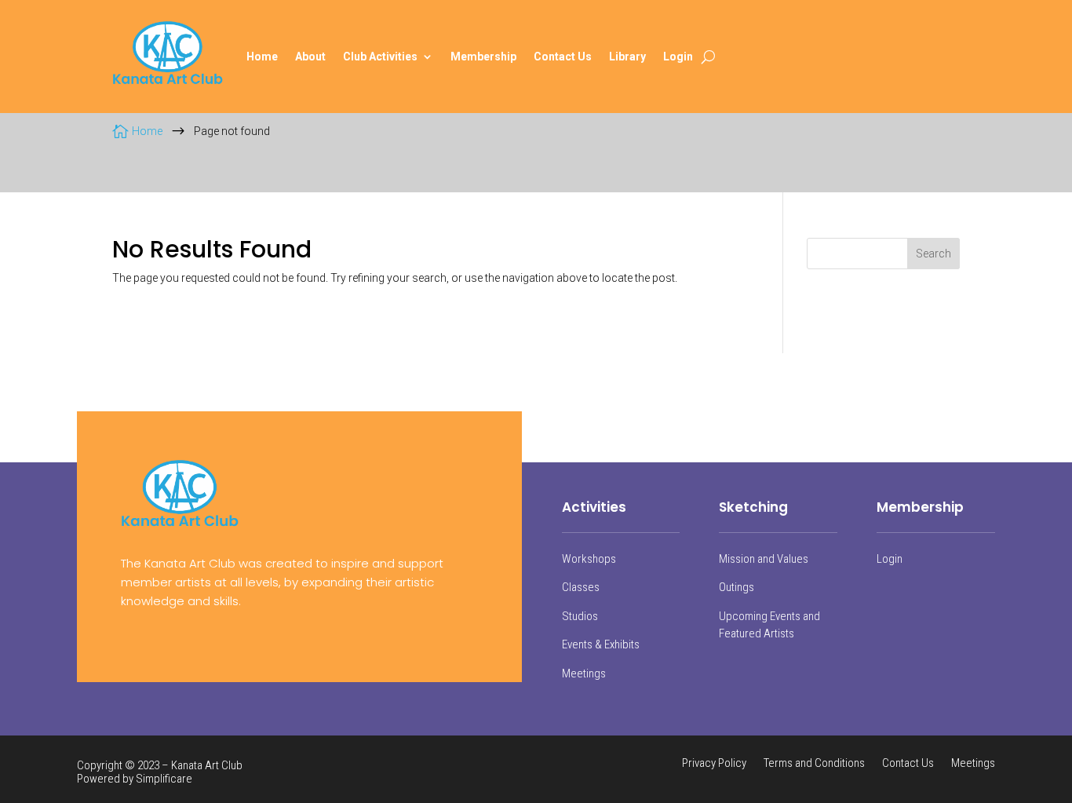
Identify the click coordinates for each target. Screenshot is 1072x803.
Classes (581, 587)
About (310, 56)
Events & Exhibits (601, 644)
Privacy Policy (714, 763)
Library (627, 56)
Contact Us (563, 56)
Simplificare (164, 779)
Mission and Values (763, 559)
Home (262, 56)
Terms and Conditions (814, 763)
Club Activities (380, 56)
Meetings (584, 673)
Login (678, 56)
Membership (483, 56)
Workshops (589, 559)
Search (933, 253)
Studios (580, 616)
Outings (736, 587)
